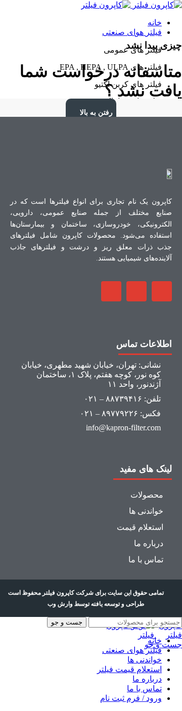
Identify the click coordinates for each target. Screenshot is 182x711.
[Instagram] (162, 291)
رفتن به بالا (96, 112)
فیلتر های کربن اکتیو (128, 84)
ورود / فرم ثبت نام (131, 698)
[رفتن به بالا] (73, 106)
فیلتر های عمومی (133, 50)
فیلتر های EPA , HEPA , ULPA (111, 67)
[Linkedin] (111, 291)
